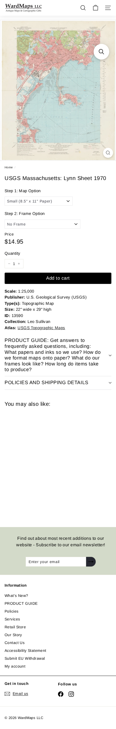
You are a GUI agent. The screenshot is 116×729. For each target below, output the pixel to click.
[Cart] (95, 8)
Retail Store (15, 627)
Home (9, 167)
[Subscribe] (91, 562)
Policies (11, 611)
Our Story (13, 635)
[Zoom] (108, 153)
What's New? (16, 595)
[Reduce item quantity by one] (9, 263)
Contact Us (15, 642)
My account (15, 666)
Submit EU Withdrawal (25, 658)
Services (12, 619)
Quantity (12, 253)
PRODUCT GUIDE (21, 603)
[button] (101, 52)
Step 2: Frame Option (25, 213)
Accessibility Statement (25, 650)
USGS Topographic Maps (41, 327)
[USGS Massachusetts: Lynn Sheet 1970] (43, 464)
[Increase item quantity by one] (18, 263)
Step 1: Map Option (23, 190)
